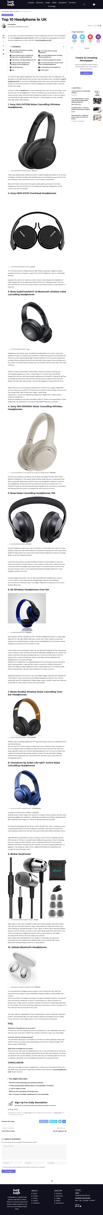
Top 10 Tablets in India (18, 1088)
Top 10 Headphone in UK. (43, 40)
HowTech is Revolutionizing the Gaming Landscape (26, 1082)
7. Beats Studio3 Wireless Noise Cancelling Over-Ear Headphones (20, 63)
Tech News (74, 95)
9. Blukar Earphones (17, 67)
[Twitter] (82, 39)
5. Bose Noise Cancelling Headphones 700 (24, 60)
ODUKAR (35, 920)
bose (28, 349)
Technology (81, 121)
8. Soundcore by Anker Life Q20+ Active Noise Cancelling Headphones (50, 63)
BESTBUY (28, 544)
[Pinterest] (90, 39)
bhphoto (34, 170)
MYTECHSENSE (31, 737)
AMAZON (37, 987)
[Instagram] (98, 39)
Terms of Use (27, 1112)
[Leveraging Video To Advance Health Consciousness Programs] (97, 110)
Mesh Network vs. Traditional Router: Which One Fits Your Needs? (79, 117)
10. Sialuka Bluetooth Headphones (50, 67)
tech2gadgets (11, 24)
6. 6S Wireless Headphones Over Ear (50, 60)
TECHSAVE (52, 472)
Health (73, 111)
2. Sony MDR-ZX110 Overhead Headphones (47, 51)
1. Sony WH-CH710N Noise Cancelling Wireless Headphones (21, 51)
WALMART (28, 632)
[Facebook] (74, 39)
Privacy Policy (58, 1112)
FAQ (13, 70)
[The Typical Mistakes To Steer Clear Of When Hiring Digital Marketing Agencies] (97, 101)
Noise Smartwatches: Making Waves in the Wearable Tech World (32, 1085)
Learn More (86, 73)
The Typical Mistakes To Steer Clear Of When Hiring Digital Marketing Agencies (80, 100)
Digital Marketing (76, 104)
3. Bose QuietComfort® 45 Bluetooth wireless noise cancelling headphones (21, 56)
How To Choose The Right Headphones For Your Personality (29, 1094)
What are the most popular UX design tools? (23, 1091)
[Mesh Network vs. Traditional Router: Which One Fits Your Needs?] (97, 118)
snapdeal (32, 266)
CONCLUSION (44, 70)
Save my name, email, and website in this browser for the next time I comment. (24, 1167)
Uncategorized (7, 15)
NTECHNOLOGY (36, 808)
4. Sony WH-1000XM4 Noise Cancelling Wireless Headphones (50, 56)
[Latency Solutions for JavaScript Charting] (97, 93)
